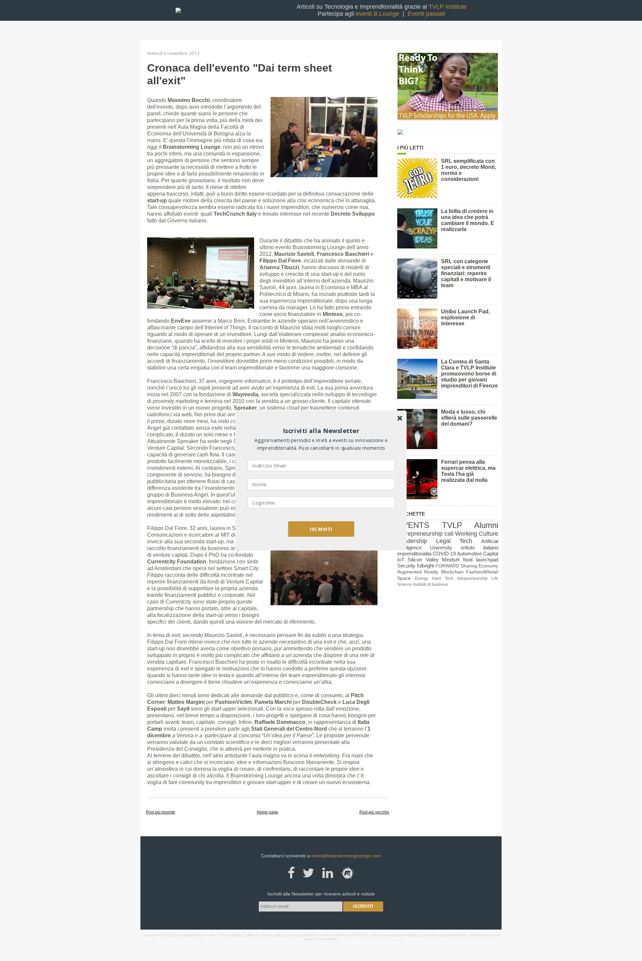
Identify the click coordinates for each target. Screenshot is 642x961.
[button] (321, 430)
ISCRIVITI (321, 529)
